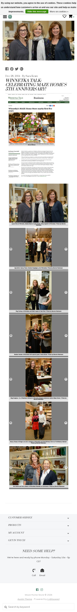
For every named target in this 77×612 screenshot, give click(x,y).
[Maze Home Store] (10, 16)
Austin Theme (25, 599)
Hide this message (36, 11)
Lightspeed (53, 599)
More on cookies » (59, 11)
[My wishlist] (64, 16)
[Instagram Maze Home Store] (42, 589)
